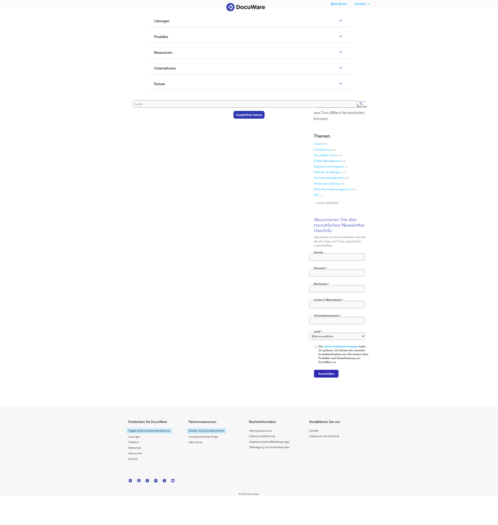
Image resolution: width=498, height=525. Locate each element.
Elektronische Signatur (331, 166)
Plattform (133, 442)
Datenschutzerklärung (262, 436)
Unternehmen (160, 84)
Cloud (320, 143)
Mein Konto (339, 4)
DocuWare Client (328, 155)
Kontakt (313, 430)
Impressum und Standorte (324, 436)
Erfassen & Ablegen (330, 172)
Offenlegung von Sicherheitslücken (269, 447)
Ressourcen (158, 68)
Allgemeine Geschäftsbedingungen (269, 441)
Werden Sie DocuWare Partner (206, 430)
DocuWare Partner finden (203, 436)
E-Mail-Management (330, 161)
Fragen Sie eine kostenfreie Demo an (149, 430)
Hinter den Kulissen (329, 183)
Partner (154, 99)
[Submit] (357, 118)
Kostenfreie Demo (247, 130)
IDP (318, 195)
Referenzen (134, 447)
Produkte (156, 52)
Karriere (133, 459)
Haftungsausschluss (260, 430)
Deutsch (360, 4)
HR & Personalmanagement (335, 189)
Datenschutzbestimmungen (341, 346)
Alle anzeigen (328, 202)
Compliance (325, 149)
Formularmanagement (331, 178)
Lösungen (157, 36)
